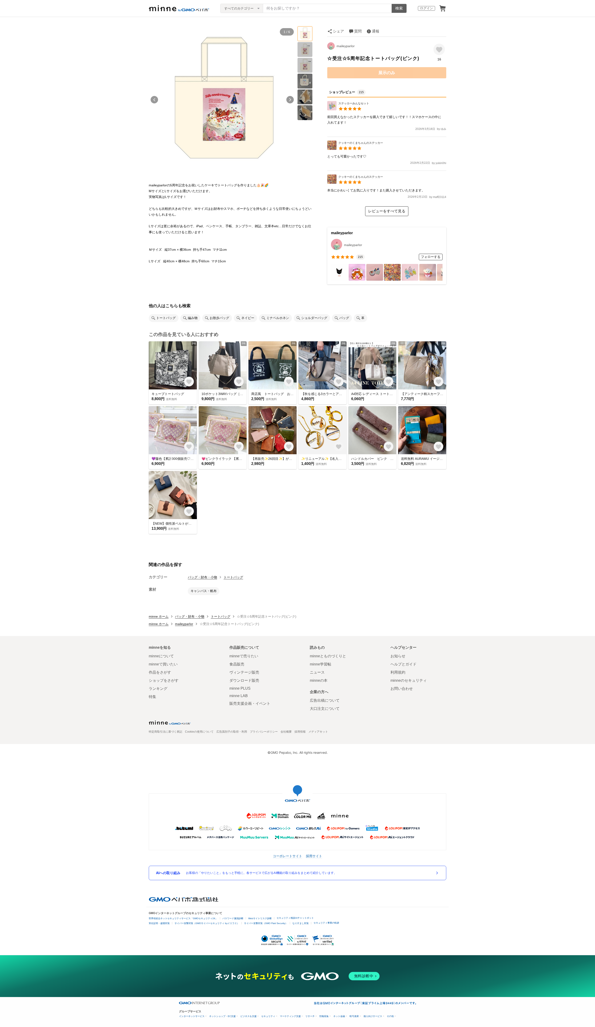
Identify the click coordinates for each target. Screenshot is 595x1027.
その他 (390, 1016)
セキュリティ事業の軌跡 (326, 923)
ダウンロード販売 (244, 680)
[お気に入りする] (439, 49)
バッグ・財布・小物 (202, 577)
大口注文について (325, 709)
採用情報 (300, 731)
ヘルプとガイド (403, 664)
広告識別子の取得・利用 (231, 731)
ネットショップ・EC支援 (222, 1016)
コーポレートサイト (287, 856)
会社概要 (286, 731)
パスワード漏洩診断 (232, 918)
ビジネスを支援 (248, 1016)
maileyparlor (346, 46)
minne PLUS (240, 688)
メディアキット (318, 731)
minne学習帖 (320, 664)
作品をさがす (160, 672)
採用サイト (314, 856)
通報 (375, 31)
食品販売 (236, 664)
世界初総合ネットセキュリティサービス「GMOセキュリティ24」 (183, 918)
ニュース (317, 672)
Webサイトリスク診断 (260, 918)
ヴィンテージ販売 (244, 672)
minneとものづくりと (328, 656)
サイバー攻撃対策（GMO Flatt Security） (266, 923)
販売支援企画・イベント (249, 703)
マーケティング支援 (290, 1016)
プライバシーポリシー (264, 731)
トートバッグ (233, 577)
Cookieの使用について (199, 731)
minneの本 (318, 680)
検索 (399, 8)
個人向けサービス (373, 1016)
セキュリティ (268, 1016)
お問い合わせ (401, 689)
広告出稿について (325, 700)
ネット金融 (339, 1016)
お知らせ (397, 656)
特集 (152, 697)
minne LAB (238, 696)
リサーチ (310, 1016)
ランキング (158, 689)
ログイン (426, 8)
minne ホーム (159, 616)
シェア (338, 31)
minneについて (161, 656)
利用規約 (397, 672)
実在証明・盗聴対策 (159, 923)
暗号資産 (354, 1016)
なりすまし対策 (300, 923)
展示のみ (386, 72)
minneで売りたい (243, 656)
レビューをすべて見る (386, 211)
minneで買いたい (163, 664)
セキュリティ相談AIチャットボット (295, 918)
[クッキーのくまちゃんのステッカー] (355, 149)
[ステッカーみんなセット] (348, 109)
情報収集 (324, 1016)
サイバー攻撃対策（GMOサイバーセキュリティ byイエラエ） (207, 923)
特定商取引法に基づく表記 (165, 731)
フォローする (430, 257)
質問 (358, 31)
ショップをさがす (163, 680)
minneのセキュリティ (408, 680)
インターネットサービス (192, 1016)
